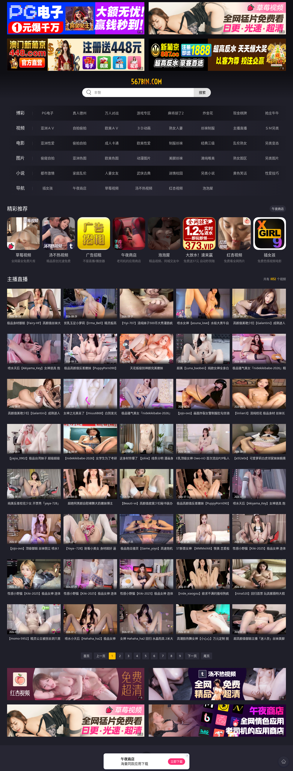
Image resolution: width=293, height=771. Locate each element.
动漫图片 (144, 158)
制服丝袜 (176, 143)
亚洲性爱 (47, 143)
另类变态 (272, 143)
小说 (20, 173)
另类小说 (208, 173)
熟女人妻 (176, 128)
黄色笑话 (240, 173)
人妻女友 (112, 173)
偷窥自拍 (47, 158)
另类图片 (272, 158)
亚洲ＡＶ (47, 128)
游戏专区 (144, 113)
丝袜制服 (208, 128)
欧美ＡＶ (112, 128)
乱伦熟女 (240, 143)
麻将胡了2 (176, 113)
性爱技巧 (272, 173)
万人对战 (112, 113)
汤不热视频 (143, 188)
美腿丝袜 (176, 158)
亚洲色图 (79, 158)
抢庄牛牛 (272, 113)
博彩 (20, 113)
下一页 (192, 656)
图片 (20, 158)
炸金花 (208, 113)
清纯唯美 (208, 158)
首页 (86, 656)
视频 (20, 128)
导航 (20, 188)
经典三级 (208, 143)
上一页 (100, 656)
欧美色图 (112, 158)
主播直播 (240, 128)
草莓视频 (112, 188)
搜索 (202, 92)
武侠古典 (144, 173)
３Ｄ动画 (144, 128)
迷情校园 (176, 173)
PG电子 (47, 113)
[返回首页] (283, 761)
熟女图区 (240, 158)
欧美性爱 (144, 143)
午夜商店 (79, 188)
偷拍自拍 (79, 143)
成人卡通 (112, 143)
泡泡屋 (208, 188)
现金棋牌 (240, 113)
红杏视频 (176, 188)
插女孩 (47, 188)
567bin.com (146, 81)
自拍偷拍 (79, 128)
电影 (20, 143)
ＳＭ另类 (272, 128)
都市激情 (47, 173)
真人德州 (79, 113)
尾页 (207, 656)
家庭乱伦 (79, 173)
